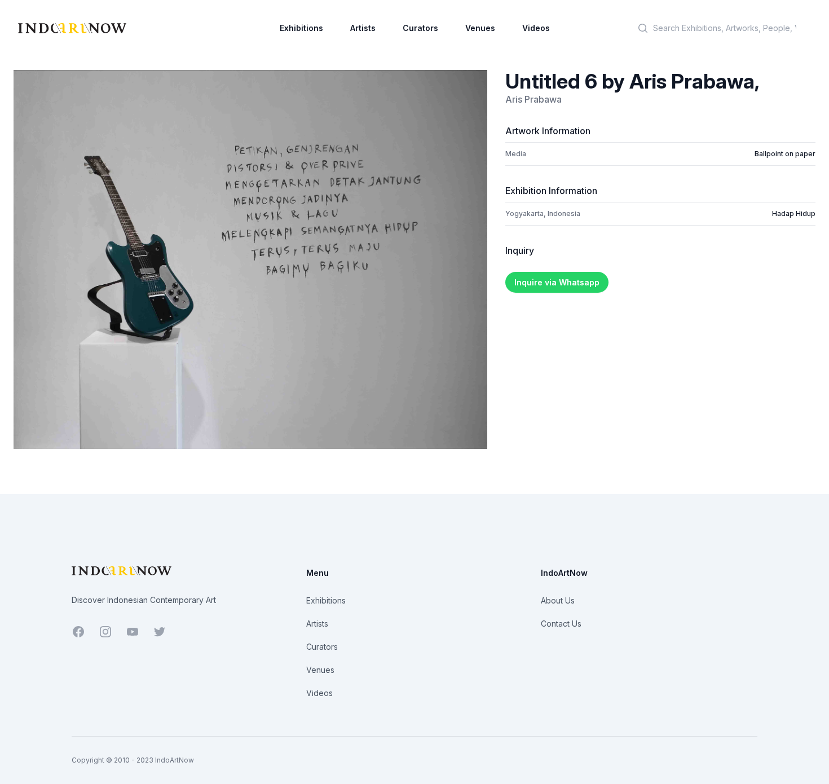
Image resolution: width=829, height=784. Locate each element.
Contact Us (561, 623)
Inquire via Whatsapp (556, 282)
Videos (536, 28)
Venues (480, 28)
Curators (420, 28)
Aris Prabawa (533, 99)
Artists (363, 28)
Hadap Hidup (793, 213)
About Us (558, 600)
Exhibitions (301, 28)
